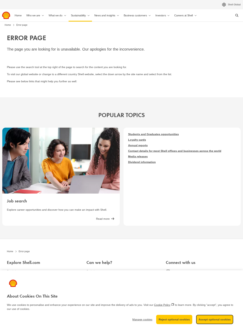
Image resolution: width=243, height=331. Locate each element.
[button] (35, 15)
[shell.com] (6, 15)
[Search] (236, 15)
